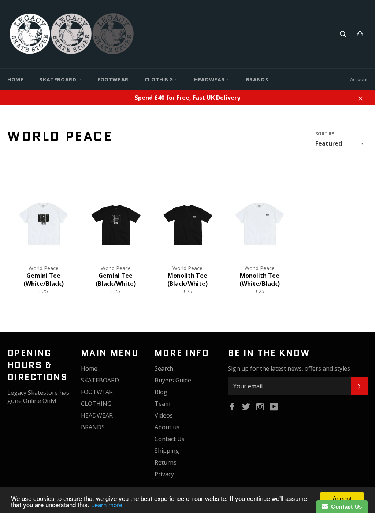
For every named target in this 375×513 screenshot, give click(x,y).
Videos (164, 415)
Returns (166, 462)
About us (167, 427)
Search (164, 368)
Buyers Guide (173, 380)
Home (15, 79)
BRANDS (258, 79)
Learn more (106, 504)
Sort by (324, 134)
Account (359, 79)
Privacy (164, 474)
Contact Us (170, 439)
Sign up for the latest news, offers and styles (289, 368)
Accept (342, 498)
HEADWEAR (210, 79)
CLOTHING (160, 79)
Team (162, 404)
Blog (161, 392)
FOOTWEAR (113, 79)
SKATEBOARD (59, 79)
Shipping (167, 451)
